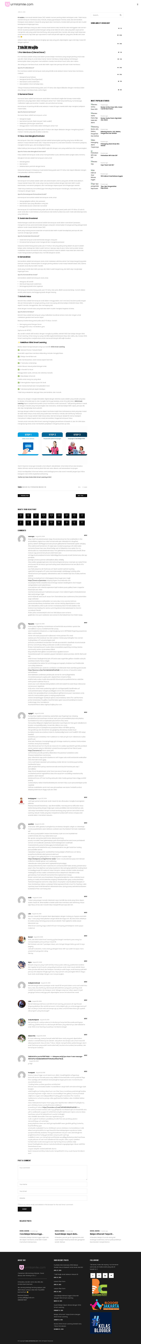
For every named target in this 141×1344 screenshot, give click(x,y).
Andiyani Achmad (34, 983)
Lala (29, 914)
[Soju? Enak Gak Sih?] (95, 164)
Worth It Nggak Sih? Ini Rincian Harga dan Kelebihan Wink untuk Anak (105, 39)
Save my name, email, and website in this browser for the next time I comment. (46, 1205)
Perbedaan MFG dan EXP (109, 155)
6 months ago (69, 1231)
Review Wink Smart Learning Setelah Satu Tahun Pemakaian (105, 85)
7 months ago (95, 90)
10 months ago (95, 60)
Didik (29, 898)
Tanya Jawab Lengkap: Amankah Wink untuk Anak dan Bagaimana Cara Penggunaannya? (106, 63)
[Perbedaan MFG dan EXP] (95, 154)
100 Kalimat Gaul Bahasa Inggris (112, 176)
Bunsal (30, 937)
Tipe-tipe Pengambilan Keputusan (108, 187)
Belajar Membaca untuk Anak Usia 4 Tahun (105, 70)
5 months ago (34, 1231)
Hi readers (21, 17)
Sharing (26, 1231)
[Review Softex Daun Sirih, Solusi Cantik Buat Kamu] (95, 106)
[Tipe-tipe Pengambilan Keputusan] (95, 186)
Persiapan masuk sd (38, 487)
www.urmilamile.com (31, 1341)
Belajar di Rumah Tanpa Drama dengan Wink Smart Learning (106, 93)
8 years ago (104, 116)
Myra (29, 962)
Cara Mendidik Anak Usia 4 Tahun (102, 77)
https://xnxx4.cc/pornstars (37, 580)
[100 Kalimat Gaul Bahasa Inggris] (95, 175)
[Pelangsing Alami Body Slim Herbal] (95, 143)
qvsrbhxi (31, 824)
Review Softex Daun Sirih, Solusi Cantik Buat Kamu (111, 108)
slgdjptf (30, 713)
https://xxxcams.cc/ (35, 750)
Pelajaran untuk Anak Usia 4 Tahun (103, 55)
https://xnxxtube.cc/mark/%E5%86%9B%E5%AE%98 (60, 1107)
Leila (29, 1001)
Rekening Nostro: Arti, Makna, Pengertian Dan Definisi (111, 132)
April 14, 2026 (21, 12)
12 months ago (95, 68)
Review (22, 1231)
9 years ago (104, 105)
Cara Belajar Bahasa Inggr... (31, 1234)
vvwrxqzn (31, 536)
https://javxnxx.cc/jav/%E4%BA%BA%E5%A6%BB (43, 670)
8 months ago (95, 82)
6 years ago (104, 184)
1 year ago (94, 29)
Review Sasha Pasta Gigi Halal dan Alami (111, 119)
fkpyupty (31, 624)
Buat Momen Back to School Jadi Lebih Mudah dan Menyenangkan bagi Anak (106, 47)
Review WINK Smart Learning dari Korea (104, 31)
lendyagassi (32, 798)
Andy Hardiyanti (33, 1020)
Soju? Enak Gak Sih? (107, 165)
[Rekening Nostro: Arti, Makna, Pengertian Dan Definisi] (95, 131)
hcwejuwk (31, 1073)
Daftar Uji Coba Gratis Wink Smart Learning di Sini (34, 477)
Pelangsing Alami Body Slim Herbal (110, 145)
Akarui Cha (31, 1036)
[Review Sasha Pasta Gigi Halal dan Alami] (95, 118)
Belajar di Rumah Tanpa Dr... (101, 1234)
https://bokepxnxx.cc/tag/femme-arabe (42, 859)
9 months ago (95, 75)
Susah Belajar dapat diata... (66, 1234)
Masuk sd (26, 487)
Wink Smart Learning (58, 347)
